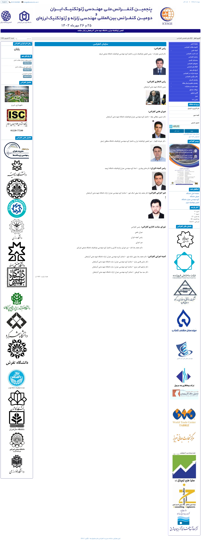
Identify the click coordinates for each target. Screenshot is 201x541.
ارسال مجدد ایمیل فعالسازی (191, 134)
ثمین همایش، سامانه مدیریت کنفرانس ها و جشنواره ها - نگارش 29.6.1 (100, 538)
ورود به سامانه (195, 2)
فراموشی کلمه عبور (194, 137)
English (4, 2)
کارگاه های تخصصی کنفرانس (185, 38)
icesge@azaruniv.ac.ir (31, 2)
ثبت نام (186, 2)
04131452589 (15, 2)
